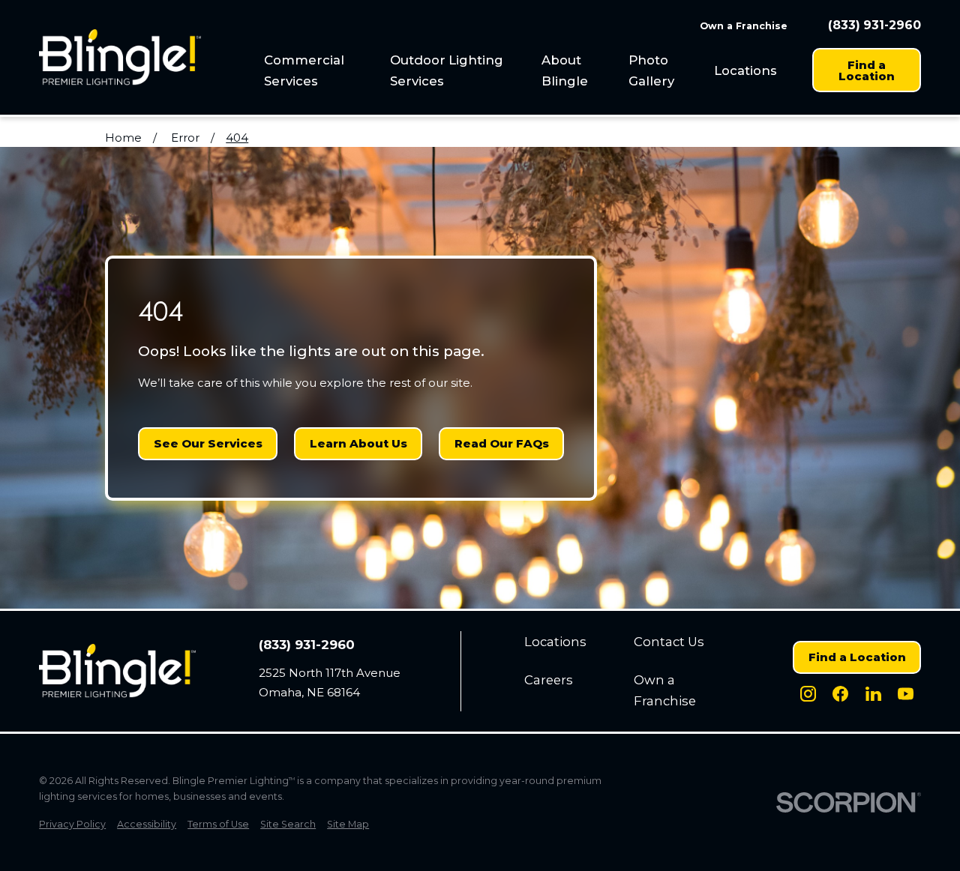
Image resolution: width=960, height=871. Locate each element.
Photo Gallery (651, 70)
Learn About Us (358, 443)
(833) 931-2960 (874, 25)
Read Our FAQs (501, 443)
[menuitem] (319, 70)
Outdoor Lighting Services (446, 70)
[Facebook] (840, 694)
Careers (548, 679)
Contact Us (669, 641)
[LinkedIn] (873, 694)
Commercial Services (304, 70)
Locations (745, 70)
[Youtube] (906, 694)
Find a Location (866, 70)
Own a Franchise (744, 25)
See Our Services (208, 443)
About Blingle (565, 70)
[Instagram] (808, 694)
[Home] (120, 57)
